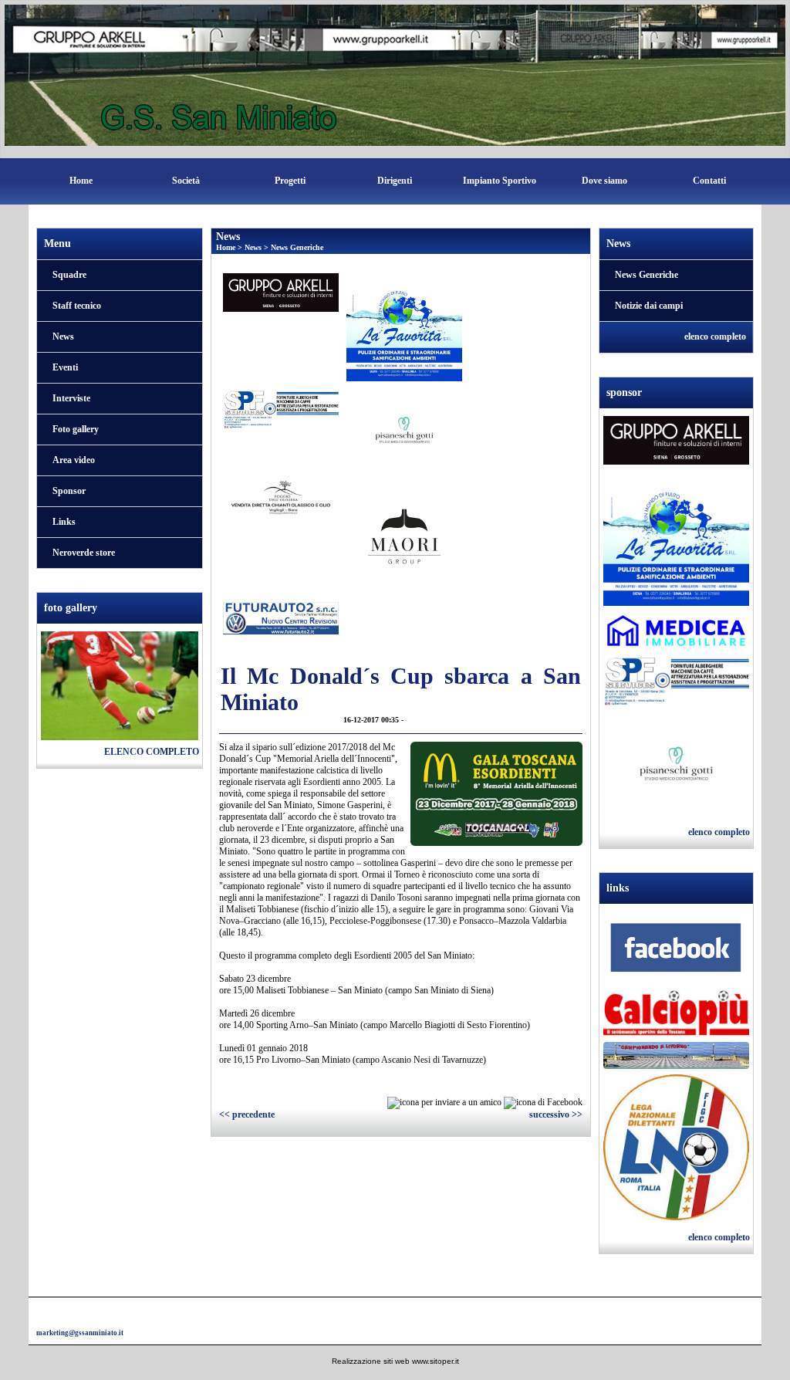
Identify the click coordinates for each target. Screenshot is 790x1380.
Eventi (65, 367)
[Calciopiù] (676, 1015)
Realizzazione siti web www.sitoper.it (395, 1361)
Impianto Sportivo (499, 180)
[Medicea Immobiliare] (676, 632)
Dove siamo (604, 180)
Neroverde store (83, 552)
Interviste (71, 398)
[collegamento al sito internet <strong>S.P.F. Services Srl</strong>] (281, 408)
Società (186, 180)
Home (81, 180)
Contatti (709, 180)
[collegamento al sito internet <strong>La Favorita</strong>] (404, 326)
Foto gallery (75, 429)
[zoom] (496, 842)
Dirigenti (394, 180)
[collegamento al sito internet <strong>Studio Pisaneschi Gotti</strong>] (404, 429)
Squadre (69, 274)
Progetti (290, 180)
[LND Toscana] (676, 1149)
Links (64, 521)
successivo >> (555, 1114)
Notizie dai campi (649, 305)
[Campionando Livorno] (676, 1057)
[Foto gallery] (119, 684)
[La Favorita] (676, 539)
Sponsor (69, 490)
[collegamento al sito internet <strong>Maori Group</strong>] (404, 535)
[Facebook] (676, 950)
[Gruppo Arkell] (676, 441)
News (63, 336)
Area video (73, 460)
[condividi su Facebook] (543, 1102)
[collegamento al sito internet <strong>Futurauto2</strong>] (281, 617)
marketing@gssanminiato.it (79, 1333)
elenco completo (151, 751)
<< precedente (247, 1114)
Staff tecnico (76, 305)
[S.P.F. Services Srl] (676, 683)
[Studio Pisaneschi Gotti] (676, 764)
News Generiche (297, 247)
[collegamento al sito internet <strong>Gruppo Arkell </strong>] (281, 291)
